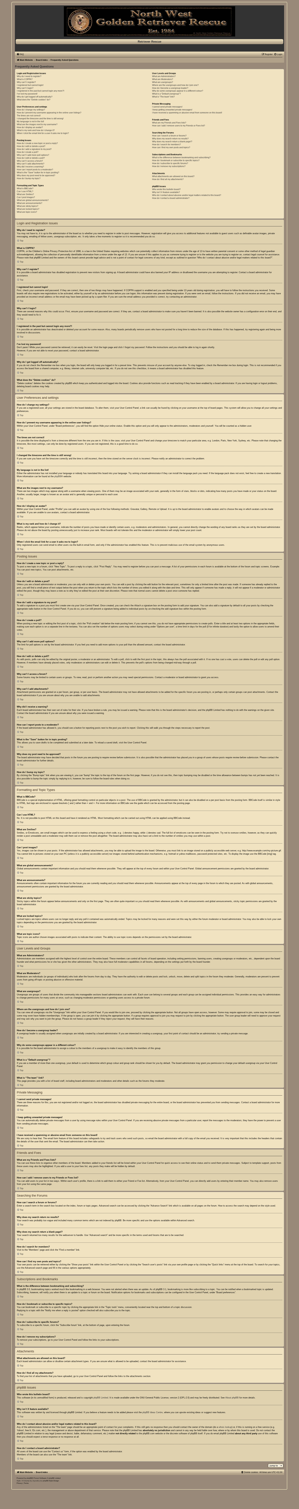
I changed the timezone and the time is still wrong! (40, 118)
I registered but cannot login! (30, 85)
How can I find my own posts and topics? (171, 147)
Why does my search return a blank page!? (172, 141)
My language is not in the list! (30, 121)
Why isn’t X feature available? (166, 192)
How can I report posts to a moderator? (35, 169)
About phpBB (232, 1397)
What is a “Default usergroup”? (166, 94)
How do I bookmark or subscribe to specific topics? (176, 160)
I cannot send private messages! (167, 107)
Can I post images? (26, 197)
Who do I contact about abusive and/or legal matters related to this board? (186, 195)
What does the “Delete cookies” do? (33, 99)
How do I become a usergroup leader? (170, 88)
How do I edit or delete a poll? (31, 158)
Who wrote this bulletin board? (166, 189)
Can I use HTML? (25, 191)
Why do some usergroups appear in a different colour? (177, 91)
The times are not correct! (28, 115)
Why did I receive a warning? (30, 166)
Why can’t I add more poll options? (33, 155)
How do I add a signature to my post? (34, 149)
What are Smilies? (25, 194)
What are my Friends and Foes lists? (169, 122)
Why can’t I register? (26, 82)
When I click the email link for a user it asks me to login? (43, 133)
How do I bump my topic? (28, 178)
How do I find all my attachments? (168, 179)
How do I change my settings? (31, 110)
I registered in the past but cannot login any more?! (40, 91)
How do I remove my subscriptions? (168, 166)
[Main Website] (149, 21)
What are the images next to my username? (37, 124)
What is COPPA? (25, 79)
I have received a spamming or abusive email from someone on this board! (187, 112)
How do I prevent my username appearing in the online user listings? (49, 112)
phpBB (57, 476)
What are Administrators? (164, 76)
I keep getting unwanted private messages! (172, 110)
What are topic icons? (27, 212)
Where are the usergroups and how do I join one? (175, 85)
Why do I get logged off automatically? (34, 97)
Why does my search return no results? (170, 138)
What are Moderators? (162, 79)
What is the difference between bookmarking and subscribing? (181, 157)
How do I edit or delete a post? (31, 146)
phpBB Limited (100, 1397)
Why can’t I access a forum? (30, 161)
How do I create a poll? (27, 152)
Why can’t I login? (25, 88)
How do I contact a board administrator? (170, 198)
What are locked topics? (28, 209)
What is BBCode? (25, 188)
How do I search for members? (166, 144)
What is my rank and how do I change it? (36, 130)
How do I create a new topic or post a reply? (37, 143)
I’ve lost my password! (27, 94)
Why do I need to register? (29, 76)
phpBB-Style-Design (51, 1481)
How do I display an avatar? (30, 127)
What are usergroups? (162, 82)
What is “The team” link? (163, 97)
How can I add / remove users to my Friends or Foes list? (178, 125)
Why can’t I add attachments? (30, 164)
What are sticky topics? (27, 206)
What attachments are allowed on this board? (173, 176)
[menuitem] (20, 54)
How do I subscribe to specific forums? (170, 163)
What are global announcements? (33, 200)
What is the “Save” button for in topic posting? (38, 172)
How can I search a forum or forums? (169, 135)
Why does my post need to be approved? (36, 175)
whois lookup (225, 1427)
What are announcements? (29, 203)
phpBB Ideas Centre (152, 1412)
